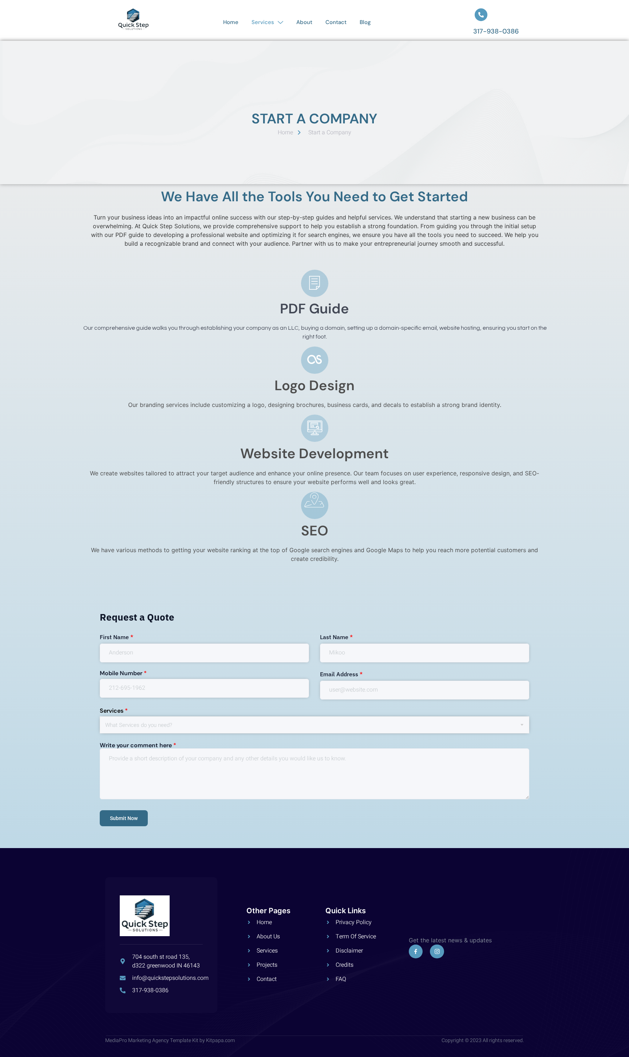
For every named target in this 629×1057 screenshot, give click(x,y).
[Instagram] (437, 951)
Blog (365, 22)
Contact (336, 22)
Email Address (341, 674)
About (304, 22)
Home (230, 22)
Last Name (336, 637)
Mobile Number (123, 673)
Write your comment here (138, 745)
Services (263, 22)
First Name (116, 637)
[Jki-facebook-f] (416, 951)
